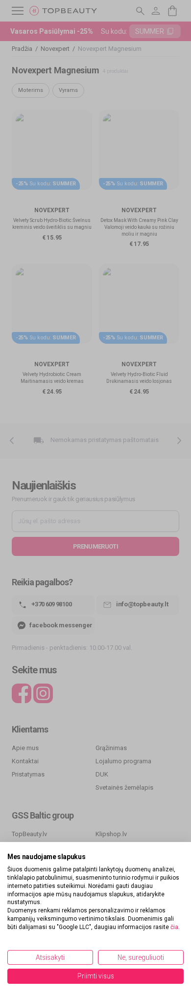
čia (174, 927)
